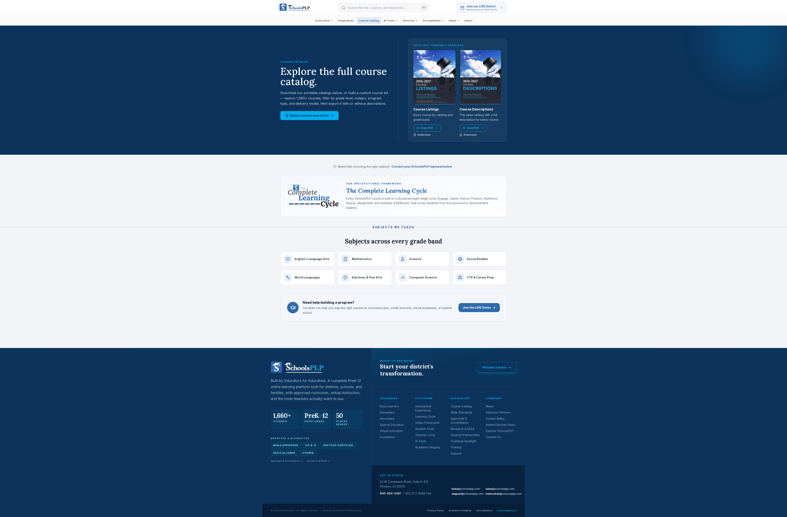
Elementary (387, 412)
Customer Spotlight (463, 441)
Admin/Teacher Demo (500, 424)
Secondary (387, 418)
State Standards (461, 412)
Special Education (392, 424)
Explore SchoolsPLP (499, 431)
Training (456, 447)
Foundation (387, 437)
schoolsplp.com (506, 510)
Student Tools (424, 429)
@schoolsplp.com (466, 488)
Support (456, 453)
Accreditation (432, 20)
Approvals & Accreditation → (287, 460)
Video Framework (427, 422)
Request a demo (494, 367)
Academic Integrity (427, 447)
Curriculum (322, 20)
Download (423, 134)
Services (409, 20)
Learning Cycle (425, 416)
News (452, 20)
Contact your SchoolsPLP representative (421, 166)
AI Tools (389, 20)
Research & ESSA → (318, 460)
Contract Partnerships (465, 435)
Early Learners (389, 406)
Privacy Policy (436, 510)
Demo (468, 20)
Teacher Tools (425, 435)
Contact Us (493, 437)
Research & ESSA (462, 429)
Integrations (346, 20)
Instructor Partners (498, 412)
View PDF (427, 128)
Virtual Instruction (391, 431)
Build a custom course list (309, 115)
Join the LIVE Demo (477, 307)
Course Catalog (368, 20)
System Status (495, 418)
